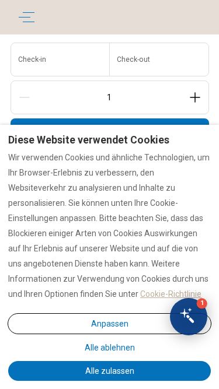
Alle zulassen (109, 371)
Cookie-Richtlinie (170, 294)
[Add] (195, 97)
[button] (188, 316)
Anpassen (109, 323)
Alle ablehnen (110, 347)
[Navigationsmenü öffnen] (26, 17)
